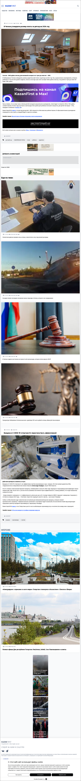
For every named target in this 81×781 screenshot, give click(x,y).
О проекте (5, 759)
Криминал (36, 11)
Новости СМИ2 (5, 167)
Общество (4, 11)
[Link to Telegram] (7, 751)
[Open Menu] (2, 6)
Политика (25, 11)
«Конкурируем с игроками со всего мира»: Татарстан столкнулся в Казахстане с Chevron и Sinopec (37, 589)
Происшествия (44, 11)
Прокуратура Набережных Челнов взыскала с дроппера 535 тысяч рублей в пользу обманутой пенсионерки (31, 420)
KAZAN (10, 6)
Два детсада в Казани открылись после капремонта (27, 116)
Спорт (30, 11)
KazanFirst (8, 136)
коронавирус (15, 520)
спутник (23, 520)
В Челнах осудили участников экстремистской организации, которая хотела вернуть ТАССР (27, 359)
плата (28, 140)
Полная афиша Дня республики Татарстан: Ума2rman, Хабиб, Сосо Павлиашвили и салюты (34, 649)
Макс (27, 130)
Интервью (18, 11)
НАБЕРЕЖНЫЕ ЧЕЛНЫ (19, 140)
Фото (50, 11)
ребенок (34, 140)
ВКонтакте (40, 130)
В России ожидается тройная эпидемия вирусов (26, 510)
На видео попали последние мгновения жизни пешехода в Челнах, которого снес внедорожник (28, 298)
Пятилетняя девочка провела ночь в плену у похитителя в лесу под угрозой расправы (25, 237)
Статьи (55, 11)
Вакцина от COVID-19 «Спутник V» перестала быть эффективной (30, 433)
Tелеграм (32, 130)
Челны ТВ (18, 107)
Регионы (17, 23)
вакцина (8, 520)
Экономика (11, 11)
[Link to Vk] (3, 751)
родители (41, 140)
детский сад (9, 140)
